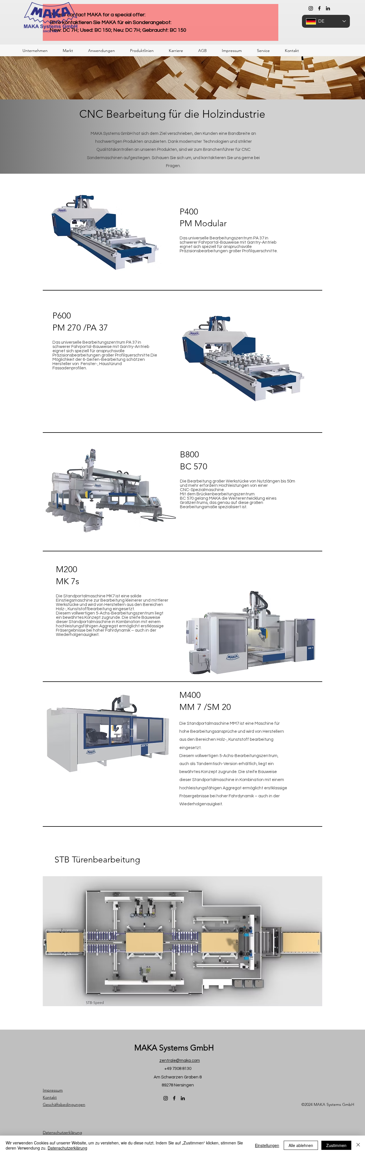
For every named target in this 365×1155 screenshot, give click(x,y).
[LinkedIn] (328, 8)
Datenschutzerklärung (67, 1148)
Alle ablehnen (301, 1145)
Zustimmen (336, 1145)
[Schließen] (358, 1145)
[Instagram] (311, 8)
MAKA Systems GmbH (174, 1047)
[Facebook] (319, 8)
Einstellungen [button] (267, 1145)
